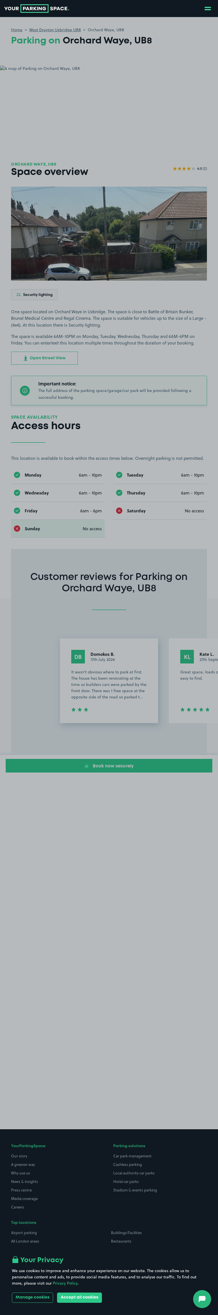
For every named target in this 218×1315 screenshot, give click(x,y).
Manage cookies (32, 1297)
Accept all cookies (79, 1297)
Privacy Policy (65, 1283)
